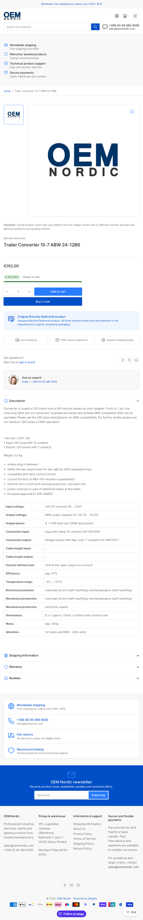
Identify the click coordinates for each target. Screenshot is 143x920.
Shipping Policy (83, 843)
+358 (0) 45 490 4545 (44, 381)
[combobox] (52, 27)
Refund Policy (82, 848)
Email (25, 381)
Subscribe (98, 795)
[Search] (95, 27)
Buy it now (43, 301)
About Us (79, 829)
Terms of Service (84, 838)
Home (7, 90)
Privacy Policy (82, 834)
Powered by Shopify (85, 898)
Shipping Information (87, 824)
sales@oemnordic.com (122, 28)
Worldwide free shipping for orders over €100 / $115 (71, 3)
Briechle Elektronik (14, 238)
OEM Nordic (64, 898)
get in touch (27, 362)
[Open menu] (135, 16)
